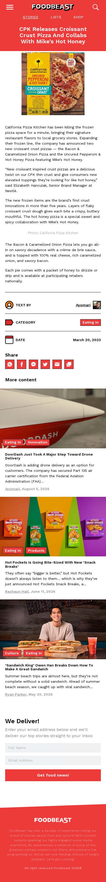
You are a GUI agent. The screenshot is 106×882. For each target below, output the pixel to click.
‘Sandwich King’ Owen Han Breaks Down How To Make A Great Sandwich (49, 667)
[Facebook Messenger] (33, 364)
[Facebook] (21, 364)
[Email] (57, 364)
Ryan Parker (15, 694)
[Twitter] (45, 364)
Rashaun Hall (17, 591)
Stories (30, 17)
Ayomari (83, 305)
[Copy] (69, 364)
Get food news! (53, 775)
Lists (56, 17)
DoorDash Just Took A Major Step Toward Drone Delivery (49, 456)
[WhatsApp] (9, 364)
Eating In (91, 322)
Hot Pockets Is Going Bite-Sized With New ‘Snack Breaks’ (50, 564)
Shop (78, 17)
